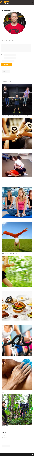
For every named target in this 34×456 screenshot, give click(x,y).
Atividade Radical (5, 425)
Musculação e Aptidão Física (7, 149)
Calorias (3, 322)
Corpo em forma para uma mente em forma (9, 253)
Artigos (3, 435)
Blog (2, 436)
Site (1, 60)
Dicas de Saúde (4, 437)
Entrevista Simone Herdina (6, 178)
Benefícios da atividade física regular (8, 356)
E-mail (2, 57)
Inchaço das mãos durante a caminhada (9, 287)
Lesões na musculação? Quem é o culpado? (9, 391)
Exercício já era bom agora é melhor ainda (9, 218)
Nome (2, 54)
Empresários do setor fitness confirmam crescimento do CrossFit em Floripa (15, 115)
